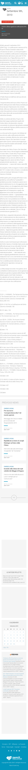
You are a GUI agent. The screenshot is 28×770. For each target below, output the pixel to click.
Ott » (8, 647)
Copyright (17, 747)
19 (23, 638)
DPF (10, 744)
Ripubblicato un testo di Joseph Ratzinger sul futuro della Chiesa (14, 443)
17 (17, 638)
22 (11, 641)
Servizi (3, 747)
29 (11, 644)
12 (23, 635)
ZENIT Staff (4, 35)
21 (7, 641)
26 (23, 641)
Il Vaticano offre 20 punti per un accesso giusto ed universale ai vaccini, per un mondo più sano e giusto (13, 659)
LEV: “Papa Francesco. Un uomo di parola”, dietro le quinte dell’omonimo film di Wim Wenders (13, 675)
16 (14, 638)
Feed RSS (14, 654)
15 (11, 638)
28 (7, 644)
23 (14, 641)
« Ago (4, 647)
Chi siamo (5, 744)
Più (14, 497)
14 (7, 638)
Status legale (9, 747)
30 (14, 644)
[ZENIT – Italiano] (8, 3)
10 (17, 635)
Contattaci (23, 747)
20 (4, 641)
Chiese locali (9, 408)
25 (20, 641)
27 (4, 644)
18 (20, 638)
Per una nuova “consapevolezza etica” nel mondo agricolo (12, 413)
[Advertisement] (14, 521)
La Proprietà (21, 744)
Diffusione (14, 744)
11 (20, 635)
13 (4, 638)
